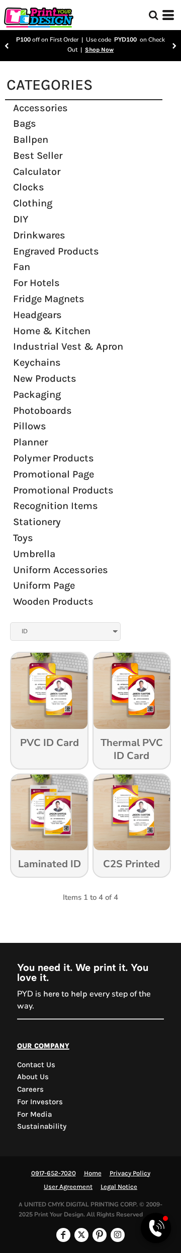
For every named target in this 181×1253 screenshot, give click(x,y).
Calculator (36, 171)
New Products (44, 378)
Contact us (36, 1064)
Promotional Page (53, 474)
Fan (21, 267)
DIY (20, 219)
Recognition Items (55, 506)
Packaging (37, 394)
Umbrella (34, 554)
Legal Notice (119, 1186)
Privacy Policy (130, 1173)
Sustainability (41, 1126)
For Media (34, 1114)
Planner (30, 442)
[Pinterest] (100, 1235)
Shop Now (99, 49)
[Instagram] (118, 1235)
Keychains (37, 362)
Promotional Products (63, 490)
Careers (30, 1089)
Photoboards (42, 410)
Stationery (37, 522)
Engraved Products (56, 251)
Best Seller (37, 155)
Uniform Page (44, 585)
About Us (33, 1076)
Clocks (28, 187)
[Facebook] (63, 1235)
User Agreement (68, 1186)
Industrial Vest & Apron (68, 346)
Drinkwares (39, 235)
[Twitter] (81, 1235)
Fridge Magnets (48, 299)
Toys (23, 538)
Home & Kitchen (51, 331)
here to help (65, 993)
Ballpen (30, 139)
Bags (24, 123)
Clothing (32, 203)
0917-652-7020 (53, 1173)
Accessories (40, 108)
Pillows (29, 426)
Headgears (37, 315)
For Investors (40, 1101)
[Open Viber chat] (156, 1228)
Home (93, 1173)
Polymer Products (53, 458)
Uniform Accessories (60, 570)
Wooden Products (53, 601)
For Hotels (36, 283)
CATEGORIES (50, 85)
